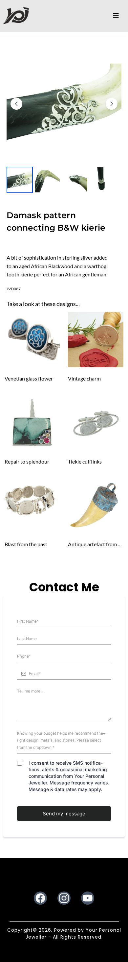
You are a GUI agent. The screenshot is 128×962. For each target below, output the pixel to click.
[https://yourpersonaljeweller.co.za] (16, 16)
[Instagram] (64, 898)
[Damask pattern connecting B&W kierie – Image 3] (75, 180)
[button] (116, 16)
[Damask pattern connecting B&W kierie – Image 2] (47, 180)
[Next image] (111, 104)
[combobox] (64, 740)
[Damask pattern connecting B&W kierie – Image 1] (20, 180)
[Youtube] (87, 898)
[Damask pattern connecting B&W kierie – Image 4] (102, 180)
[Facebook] (40, 898)
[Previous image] (16, 104)
